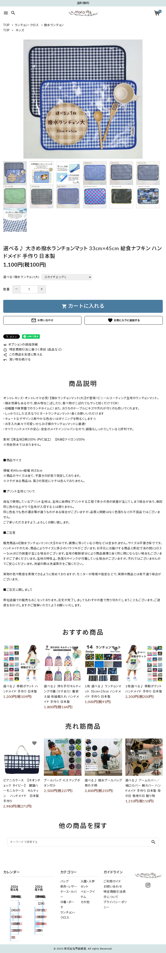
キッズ (20, 30)
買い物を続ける (17, 359)
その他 (85, 902)
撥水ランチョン (54, 25)
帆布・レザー (68, 886)
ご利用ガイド (112, 881)
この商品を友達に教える (22, 354)
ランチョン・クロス (27, 25)
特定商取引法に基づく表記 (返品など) (32, 349)
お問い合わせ (42, 320)
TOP (6, 25)
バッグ (64, 881)
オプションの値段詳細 (20, 344)
